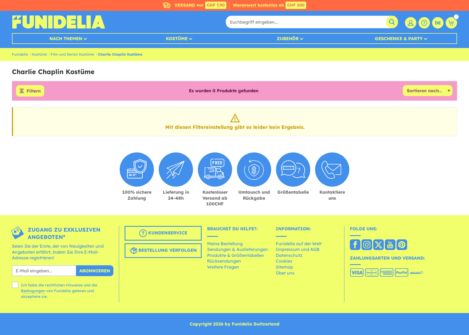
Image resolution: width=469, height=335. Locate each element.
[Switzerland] (355, 245)
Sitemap (284, 267)
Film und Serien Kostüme (72, 54)
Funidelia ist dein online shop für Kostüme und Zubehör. (58, 21)
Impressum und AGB (297, 249)
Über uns (285, 273)
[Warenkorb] (451, 22)
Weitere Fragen (223, 267)
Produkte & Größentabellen (235, 255)
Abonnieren (94, 270)
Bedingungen (33, 290)
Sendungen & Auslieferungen (237, 249)
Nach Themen (65, 38)
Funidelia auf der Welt (299, 243)
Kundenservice (167, 232)
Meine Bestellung (225, 243)
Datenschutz (289, 255)
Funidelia (20, 54)
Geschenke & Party (399, 38)
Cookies (284, 261)
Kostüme (177, 38)
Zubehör (288, 38)
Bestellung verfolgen (167, 250)
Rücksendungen (224, 261)
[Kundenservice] (424, 22)
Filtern (34, 91)
